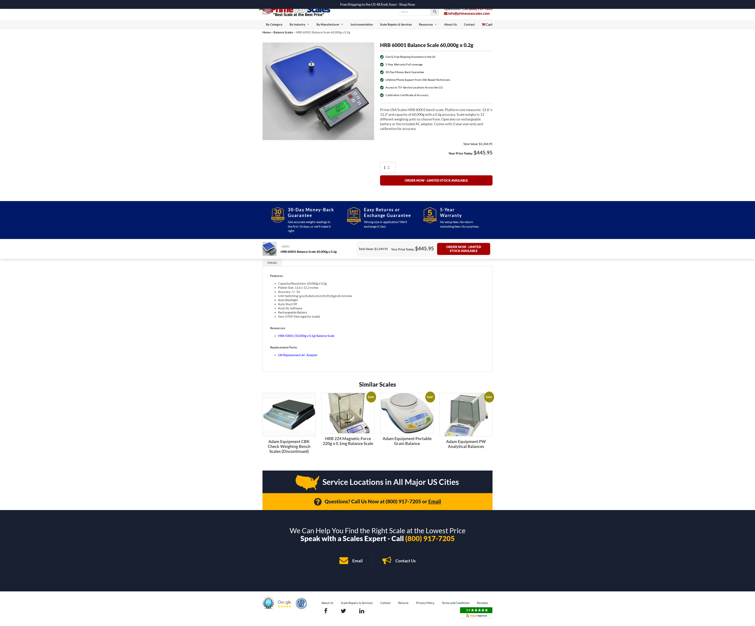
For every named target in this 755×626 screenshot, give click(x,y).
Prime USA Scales (297, 9)
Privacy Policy (425, 603)
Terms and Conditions (456, 603)
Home (266, 32)
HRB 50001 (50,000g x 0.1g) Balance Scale (306, 335)
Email (434, 501)
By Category (274, 24)
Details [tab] (272, 262)
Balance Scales (283, 32)
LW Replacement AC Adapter (298, 355)
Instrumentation (362, 24)
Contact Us (405, 560)
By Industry (297, 24)
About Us (450, 24)
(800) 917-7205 (403, 501)
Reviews (482, 603)
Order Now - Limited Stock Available (436, 180)
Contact (469, 24)
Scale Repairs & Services (396, 24)
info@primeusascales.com (468, 13)
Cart (489, 24)
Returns (403, 603)
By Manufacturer (328, 24)
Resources (426, 24)
